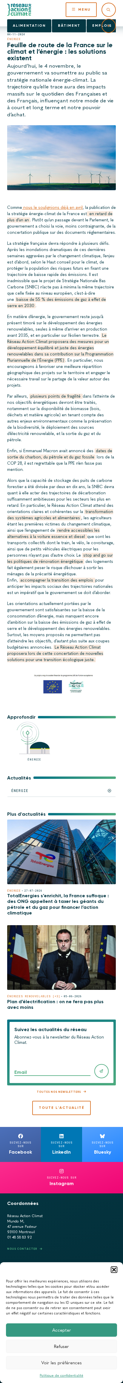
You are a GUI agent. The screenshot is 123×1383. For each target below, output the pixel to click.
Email (20, 1072)
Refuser (61, 1346)
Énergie (14, 39)
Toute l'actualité (61, 1108)
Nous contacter (22, 1248)
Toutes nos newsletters (59, 1091)
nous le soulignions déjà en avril (52, 207)
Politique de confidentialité (61, 1376)
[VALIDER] (101, 1071)
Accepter (61, 1330)
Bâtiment (69, 25)
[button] (114, 1270)
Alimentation (29, 25)
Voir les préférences (61, 1362)
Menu (84, 9)
